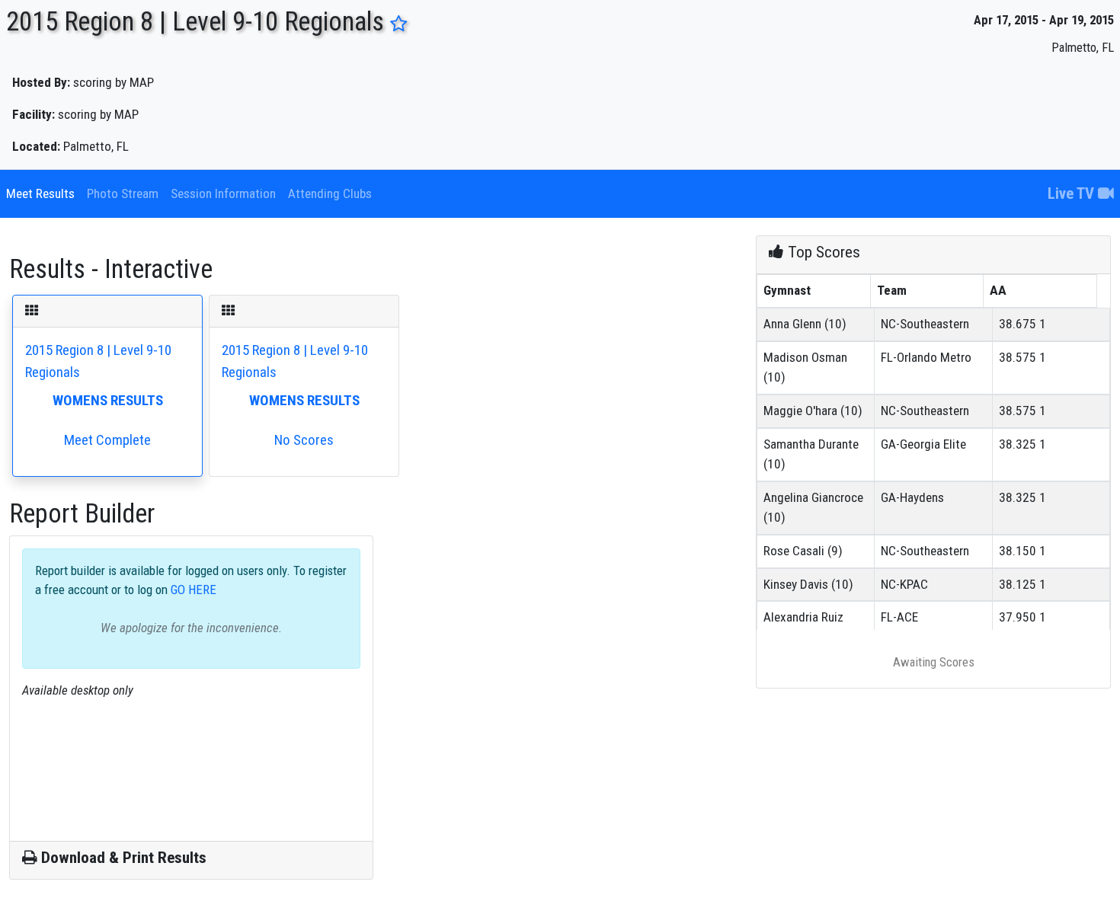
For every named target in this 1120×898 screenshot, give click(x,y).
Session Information (223, 193)
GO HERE (192, 589)
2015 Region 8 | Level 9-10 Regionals (98, 395)
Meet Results (40, 193)
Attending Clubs (330, 193)
